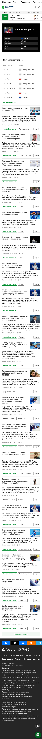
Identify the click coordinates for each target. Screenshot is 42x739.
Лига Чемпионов (14, 12)
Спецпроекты (7, 659)
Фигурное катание (16, 655)
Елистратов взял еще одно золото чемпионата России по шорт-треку (14, 189)
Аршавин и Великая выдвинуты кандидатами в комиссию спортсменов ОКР (15, 318)
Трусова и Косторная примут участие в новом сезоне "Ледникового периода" (13, 163)
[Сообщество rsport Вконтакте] (23, 643)
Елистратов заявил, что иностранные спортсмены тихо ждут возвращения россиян (14, 292)
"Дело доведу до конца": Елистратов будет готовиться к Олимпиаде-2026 (14, 345)
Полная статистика (9, 102)
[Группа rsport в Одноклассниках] (31, 643)
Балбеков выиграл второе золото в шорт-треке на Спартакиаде (12, 608)
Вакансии (5, 668)
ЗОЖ (35, 655)
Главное (4, 12)
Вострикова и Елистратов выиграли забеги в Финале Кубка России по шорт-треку (13, 557)
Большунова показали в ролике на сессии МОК (15, 109)
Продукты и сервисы (31, 659)
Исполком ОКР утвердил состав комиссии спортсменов (15, 238)
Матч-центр (5, 17)
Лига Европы (31, 12)
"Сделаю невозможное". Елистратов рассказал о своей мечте (14, 507)
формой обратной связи (22, 711)
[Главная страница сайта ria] (2, 7)
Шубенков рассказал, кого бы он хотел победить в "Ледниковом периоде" (14, 137)
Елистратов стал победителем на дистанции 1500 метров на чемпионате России (14, 426)
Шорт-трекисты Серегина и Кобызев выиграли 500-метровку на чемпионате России (13, 400)
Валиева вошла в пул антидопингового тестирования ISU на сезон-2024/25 (15, 481)
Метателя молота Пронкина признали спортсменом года (13, 454)
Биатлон (28, 655)
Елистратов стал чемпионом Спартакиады (13, 581)
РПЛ (23, 12)
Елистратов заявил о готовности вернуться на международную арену (12, 265)
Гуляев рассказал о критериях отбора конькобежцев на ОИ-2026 (14, 373)
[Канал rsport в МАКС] (6, 643)
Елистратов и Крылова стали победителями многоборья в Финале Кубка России (13, 532)
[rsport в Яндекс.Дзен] (15, 643)
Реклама (18, 659)
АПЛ (38, 12)
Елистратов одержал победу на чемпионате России (14, 213)
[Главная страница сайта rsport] (13, 7)
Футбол (5, 655)
